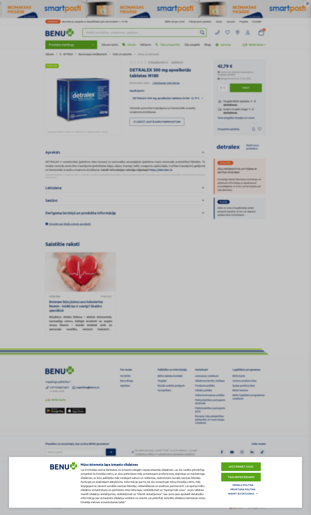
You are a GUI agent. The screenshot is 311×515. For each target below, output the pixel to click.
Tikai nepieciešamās (241, 477)
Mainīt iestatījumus (241, 493)
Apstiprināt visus (241, 466)
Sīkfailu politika (242, 485)
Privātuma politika (242, 489)
